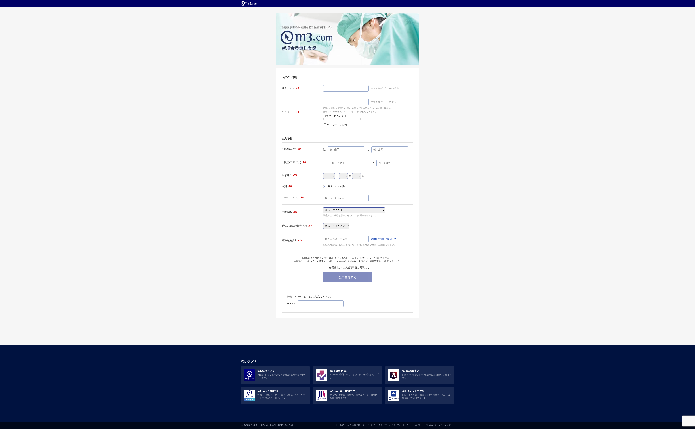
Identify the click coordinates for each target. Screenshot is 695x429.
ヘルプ (417, 425)
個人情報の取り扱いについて (361, 425)
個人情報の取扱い (325, 258)
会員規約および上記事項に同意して (349, 267)
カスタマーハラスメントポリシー (394, 425)
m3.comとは (445, 425)
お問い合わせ (429, 425)
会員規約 (306, 258)
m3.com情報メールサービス (325, 261)
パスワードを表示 (337, 124)
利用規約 (340, 425)
